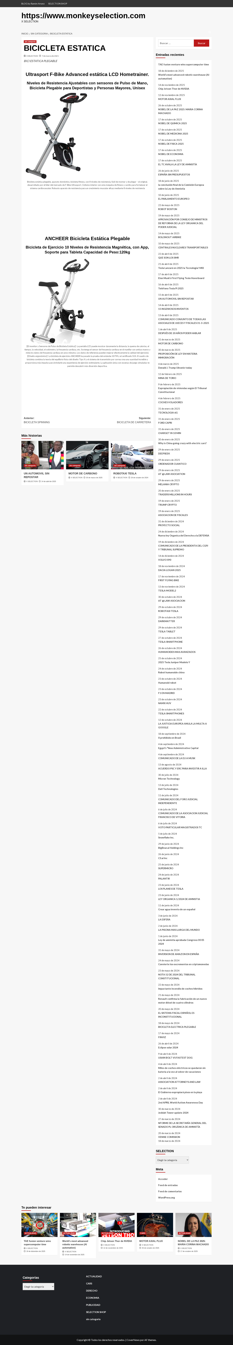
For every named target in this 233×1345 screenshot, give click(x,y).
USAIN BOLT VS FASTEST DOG (175, 1057)
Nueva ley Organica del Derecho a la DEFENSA (183, 535)
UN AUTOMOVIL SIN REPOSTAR (176, 298)
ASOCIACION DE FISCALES (173, 515)
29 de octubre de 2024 (139, 478)
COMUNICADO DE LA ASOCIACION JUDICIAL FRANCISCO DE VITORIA (183, 815)
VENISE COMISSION (169, 1136)
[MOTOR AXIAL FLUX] (155, 1225)
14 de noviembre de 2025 (74, 1255)
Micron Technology (169, 778)
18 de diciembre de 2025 (35, 1251)
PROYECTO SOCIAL (169, 525)
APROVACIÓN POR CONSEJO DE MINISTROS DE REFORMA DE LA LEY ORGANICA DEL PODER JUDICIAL (182, 223)
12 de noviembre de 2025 (113, 1248)
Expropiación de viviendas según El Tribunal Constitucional (182, 390)
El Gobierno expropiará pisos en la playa (180, 1092)
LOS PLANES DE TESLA (170, 888)
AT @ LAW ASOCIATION (171, 473)
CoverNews (133, 1339)
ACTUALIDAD (30, 1233)
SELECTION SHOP (57, 3)
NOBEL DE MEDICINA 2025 (173, 133)
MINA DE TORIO (167, 378)
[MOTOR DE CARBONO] (87, 455)
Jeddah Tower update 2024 (173, 1112)
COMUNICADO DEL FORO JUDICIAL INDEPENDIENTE (178, 801)
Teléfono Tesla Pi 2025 (171, 288)
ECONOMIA (92, 1297)
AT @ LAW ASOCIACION (171, 600)
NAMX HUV (164, 703)
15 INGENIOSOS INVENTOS (173, 308)
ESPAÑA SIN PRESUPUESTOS (174, 174)
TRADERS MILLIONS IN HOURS (175, 494)
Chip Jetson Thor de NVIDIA (173, 88)
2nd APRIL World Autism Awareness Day (180, 1102)
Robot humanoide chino (171, 672)
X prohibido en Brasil (169, 737)
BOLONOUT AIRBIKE (169, 237)
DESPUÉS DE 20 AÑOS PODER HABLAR (179, 333)
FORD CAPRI (165, 422)
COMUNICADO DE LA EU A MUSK (176, 758)
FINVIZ (162, 1037)
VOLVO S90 (164, 559)
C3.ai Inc (162, 858)
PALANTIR (164, 878)
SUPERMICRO (165, 868)
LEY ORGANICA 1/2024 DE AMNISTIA (179, 899)
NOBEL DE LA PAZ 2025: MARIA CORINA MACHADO (180, 111)
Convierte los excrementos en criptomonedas (183, 964)
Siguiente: (134, 420)
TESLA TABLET (166, 631)
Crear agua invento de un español (176, 909)
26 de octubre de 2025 (150, 1248)
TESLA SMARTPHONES (171, 713)
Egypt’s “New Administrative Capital (178, 748)
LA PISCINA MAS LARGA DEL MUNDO (179, 929)
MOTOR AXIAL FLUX (169, 99)
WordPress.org (166, 1197)
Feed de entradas (168, 1185)
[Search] (210, 32)
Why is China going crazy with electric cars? (182, 443)
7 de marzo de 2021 (50, 56)
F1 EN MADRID (166, 693)
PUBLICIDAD (93, 1304)
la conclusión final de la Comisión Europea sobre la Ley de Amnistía (181, 186)
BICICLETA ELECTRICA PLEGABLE (177, 1026)
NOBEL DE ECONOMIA (170, 154)
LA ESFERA (164, 919)
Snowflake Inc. (166, 837)
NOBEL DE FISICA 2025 (171, 143)
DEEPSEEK (164, 453)
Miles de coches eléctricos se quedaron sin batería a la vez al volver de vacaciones (182, 1069)
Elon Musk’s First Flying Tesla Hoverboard (181, 278)
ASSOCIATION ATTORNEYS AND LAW (179, 1081)
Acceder (163, 1179)
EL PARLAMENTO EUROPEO (173, 198)
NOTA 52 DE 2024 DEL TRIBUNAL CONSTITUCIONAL (176, 976)
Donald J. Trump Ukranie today (175, 367)
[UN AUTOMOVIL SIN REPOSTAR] (42, 455)
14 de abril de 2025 (48, 481)
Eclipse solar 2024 (168, 1047)
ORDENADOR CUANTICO (172, 463)
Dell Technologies (168, 788)
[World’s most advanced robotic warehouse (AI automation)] (78, 1225)
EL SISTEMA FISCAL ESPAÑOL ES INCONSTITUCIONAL (176, 1014)
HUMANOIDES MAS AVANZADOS (176, 651)
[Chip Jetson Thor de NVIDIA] (116, 1225)
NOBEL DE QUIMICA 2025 (172, 123)
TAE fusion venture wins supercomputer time (183, 64)
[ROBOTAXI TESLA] (132, 455)
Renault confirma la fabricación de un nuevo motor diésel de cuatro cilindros (182, 1000)
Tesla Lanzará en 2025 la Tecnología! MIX (181, 267)
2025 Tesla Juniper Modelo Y (174, 662)
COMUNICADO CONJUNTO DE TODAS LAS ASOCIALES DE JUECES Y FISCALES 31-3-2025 (183, 321)
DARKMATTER (166, 621)
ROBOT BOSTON (167, 209)
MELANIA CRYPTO (168, 484)
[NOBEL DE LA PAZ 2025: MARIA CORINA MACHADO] (193, 1225)
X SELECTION (32, 56)
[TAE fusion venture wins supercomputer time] (39, 1225)
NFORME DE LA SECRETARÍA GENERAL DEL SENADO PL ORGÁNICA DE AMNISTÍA (182, 1125)
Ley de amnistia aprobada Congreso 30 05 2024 (181, 941)
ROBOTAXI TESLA (124, 473)
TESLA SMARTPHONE (170, 641)
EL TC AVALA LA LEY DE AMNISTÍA (177, 164)
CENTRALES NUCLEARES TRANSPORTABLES (183, 247)
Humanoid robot (167, 682)
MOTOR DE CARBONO (82, 473)
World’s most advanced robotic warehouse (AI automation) (183, 76)
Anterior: (37, 420)
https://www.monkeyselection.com (83, 15)
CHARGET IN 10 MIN (169, 433)
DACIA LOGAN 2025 (169, 570)
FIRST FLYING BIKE (168, 580)
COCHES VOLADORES (170, 402)
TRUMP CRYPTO (167, 504)
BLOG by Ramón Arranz (33, 3)
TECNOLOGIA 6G (168, 412)
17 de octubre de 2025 (189, 1251)
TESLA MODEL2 (167, 590)
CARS (142, 1233)
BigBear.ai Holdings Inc (170, 847)
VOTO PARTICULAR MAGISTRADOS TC (180, 827)
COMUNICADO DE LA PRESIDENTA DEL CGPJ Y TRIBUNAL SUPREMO (183, 547)
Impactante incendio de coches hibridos (180, 988)
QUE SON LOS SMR (168, 257)
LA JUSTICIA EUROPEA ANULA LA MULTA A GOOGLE (182, 725)
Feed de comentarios (170, 1191)
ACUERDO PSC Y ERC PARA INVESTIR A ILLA (182, 768)
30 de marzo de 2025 (94, 478)
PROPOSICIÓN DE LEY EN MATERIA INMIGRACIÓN (177, 355)
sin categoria (30, 42)
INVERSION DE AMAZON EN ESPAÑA (178, 954)
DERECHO (91, 1290)
